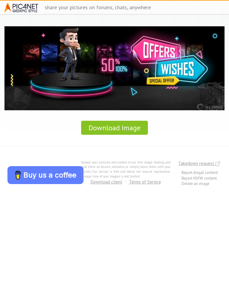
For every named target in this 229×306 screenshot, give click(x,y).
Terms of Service (145, 182)
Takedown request (196, 163)
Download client (106, 182)
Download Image (114, 127)
